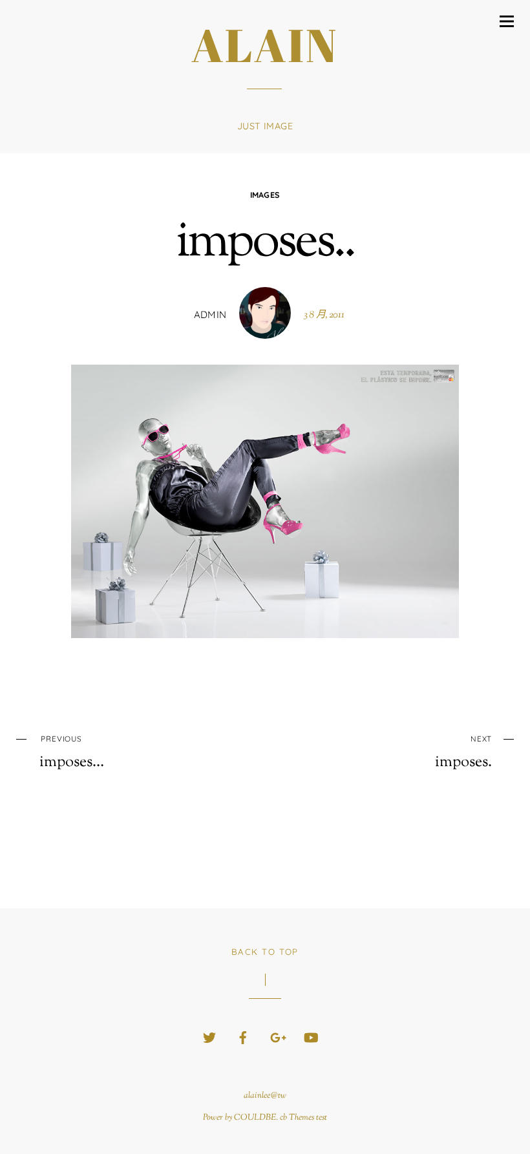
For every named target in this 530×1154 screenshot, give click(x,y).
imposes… (71, 752)
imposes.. (265, 243)
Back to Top (265, 951)
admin (210, 314)
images (265, 194)
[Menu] (507, 21)
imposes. (463, 752)
